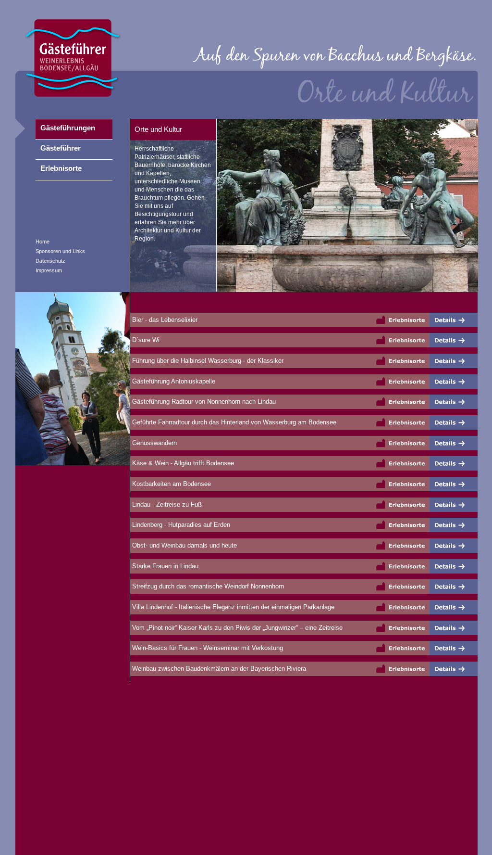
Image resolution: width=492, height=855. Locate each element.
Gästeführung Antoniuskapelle (172, 381)
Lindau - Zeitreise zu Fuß (166, 504)
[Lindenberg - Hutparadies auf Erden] (454, 525)
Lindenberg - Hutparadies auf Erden (180, 524)
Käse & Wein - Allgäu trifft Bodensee (182, 463)
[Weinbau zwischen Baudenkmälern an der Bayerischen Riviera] (454, 669)
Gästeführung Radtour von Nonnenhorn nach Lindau (203, 401)
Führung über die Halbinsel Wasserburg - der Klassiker (206, 360)
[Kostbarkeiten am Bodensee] (454, 484)
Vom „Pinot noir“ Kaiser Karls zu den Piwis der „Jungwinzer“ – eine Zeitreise (236, 627)
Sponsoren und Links (60, 251)
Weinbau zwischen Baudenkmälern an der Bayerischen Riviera (218, 668)
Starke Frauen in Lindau (164, 566)
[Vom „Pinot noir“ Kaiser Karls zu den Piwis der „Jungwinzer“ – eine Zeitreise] (454, 628)
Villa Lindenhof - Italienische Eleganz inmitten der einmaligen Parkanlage (232, 607)
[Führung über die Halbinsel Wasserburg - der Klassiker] (454, 361)
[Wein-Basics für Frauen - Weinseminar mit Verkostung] (454, 648)
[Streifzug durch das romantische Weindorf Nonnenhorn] (454, 586)
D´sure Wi (145, 340)
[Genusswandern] (454, 443)
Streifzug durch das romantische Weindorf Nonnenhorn (207, 586)
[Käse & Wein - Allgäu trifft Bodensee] (454, 463)
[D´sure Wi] (454, 340)
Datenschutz (50, 261)
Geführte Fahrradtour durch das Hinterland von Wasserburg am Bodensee (233, 422)
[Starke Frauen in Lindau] (454, 566)
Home (42, 241)
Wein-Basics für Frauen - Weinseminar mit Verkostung (206, 647)
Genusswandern (153, 443)
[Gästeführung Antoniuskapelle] (454, 381)
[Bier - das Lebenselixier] (454, 320)
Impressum (49, 270)
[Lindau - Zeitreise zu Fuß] (454, 505)
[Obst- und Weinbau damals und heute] (454, 545)
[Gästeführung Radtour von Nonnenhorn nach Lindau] (454, 402)
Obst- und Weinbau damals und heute (183, 545)
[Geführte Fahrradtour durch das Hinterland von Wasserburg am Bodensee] (454, 422)
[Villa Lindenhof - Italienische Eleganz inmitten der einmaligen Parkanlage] (454, 607)
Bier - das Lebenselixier (163, 319)
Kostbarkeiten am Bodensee (170, 483)
